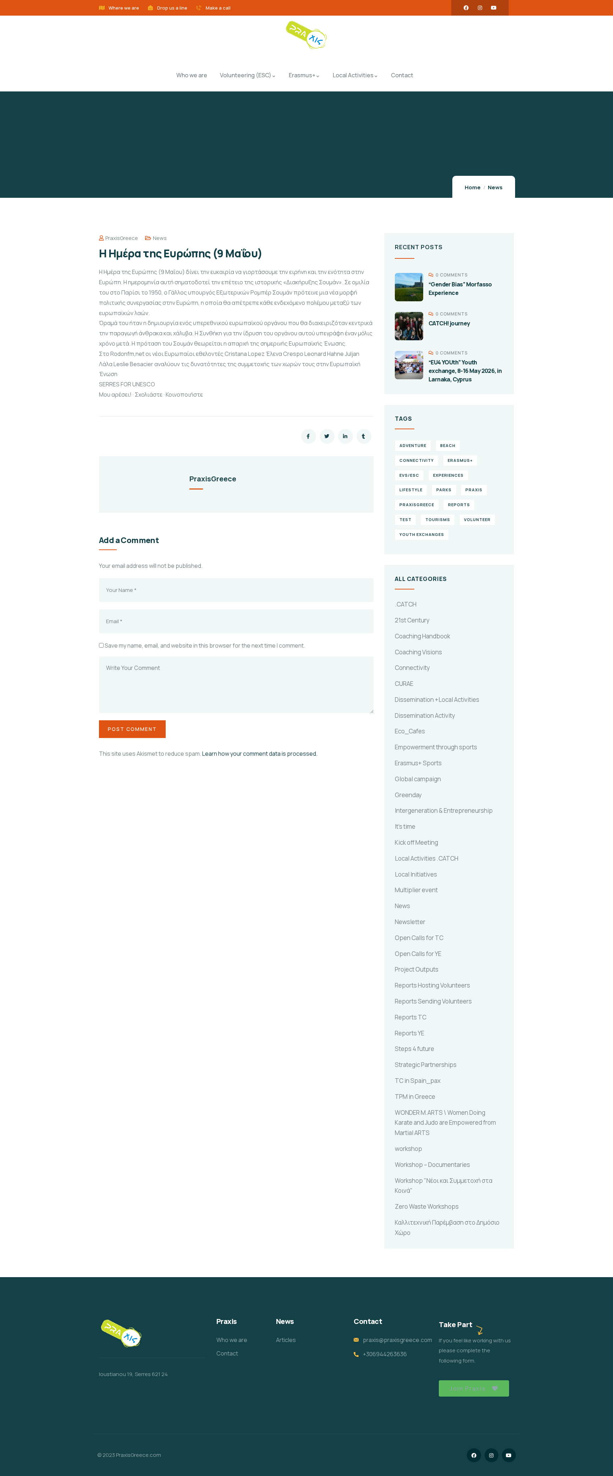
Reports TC (410, 1017)
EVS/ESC (409, 475)
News (495, 187)
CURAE (404, 684)
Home (473, 187)
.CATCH (405, 604)
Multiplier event (416, 890)
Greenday (408, 795)
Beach (447, 445)
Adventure (412, 445)
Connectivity (412, 668)
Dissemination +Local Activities (437, 699)
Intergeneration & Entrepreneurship (444, 810)
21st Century (412, 620)
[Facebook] (466, 7)
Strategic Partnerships (426, 1065)
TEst (405, 519)
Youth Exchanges (421, 534)
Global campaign (418, 779)
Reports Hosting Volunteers (432, 985)
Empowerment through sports (436, 747)
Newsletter (410, 922)
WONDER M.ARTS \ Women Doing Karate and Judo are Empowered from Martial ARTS (445, 1122)
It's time (405, 826)
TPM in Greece (415, 1096)
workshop (408, 1149)
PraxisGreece (121, 238)
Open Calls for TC (419, 938)
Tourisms (437, 519)
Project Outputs (416, 969)
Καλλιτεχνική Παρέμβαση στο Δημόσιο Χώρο (447, 1227)
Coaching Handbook (422, 636)
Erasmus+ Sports (418, 763)
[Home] (306, 35)
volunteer (477, 519)
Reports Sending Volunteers (433, 1001)
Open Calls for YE (418, 954)
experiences (448, 475)
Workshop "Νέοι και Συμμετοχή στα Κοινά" (443, 1185)
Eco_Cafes (410, 731)
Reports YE (409, 1033)
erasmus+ (460, 460)
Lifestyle (411, 489)
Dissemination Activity (425, 715)
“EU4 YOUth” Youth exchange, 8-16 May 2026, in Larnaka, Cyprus (465, 370)
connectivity (416, 460)
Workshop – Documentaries (432, 1165)
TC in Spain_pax (418, 1081)
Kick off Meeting (416, 842)
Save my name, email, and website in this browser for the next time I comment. (205, 645)
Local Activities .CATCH (426, 858)
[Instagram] (479, 7)
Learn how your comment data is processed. (259, 753)
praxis (473, 489)
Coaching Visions (418, 652)
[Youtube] (493, 7)
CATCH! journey (449, 323)
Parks (444, 489)
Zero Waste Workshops (427, 1206)
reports (459, 504)
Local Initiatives (416, 874)
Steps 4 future (414, 1049)
